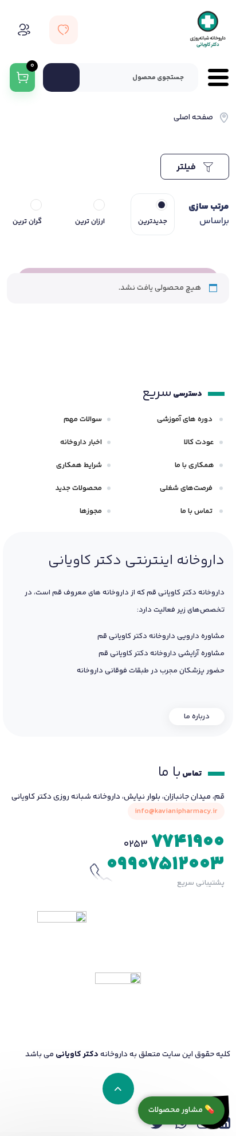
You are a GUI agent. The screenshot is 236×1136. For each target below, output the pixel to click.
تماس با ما (197, 511)
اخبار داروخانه (81, 442)
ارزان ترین (90, 221)
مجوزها (91, 511)
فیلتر (187, 167)
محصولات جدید (79, 488)
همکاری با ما (194, 465)
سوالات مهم (83, 419)
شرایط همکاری (79, 465)
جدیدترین (152, 221)
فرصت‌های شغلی (187, 488)
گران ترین (27, 221)
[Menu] (213, 77)
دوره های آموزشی (185, 419)
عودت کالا (199, 442)
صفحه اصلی (193, 117)
